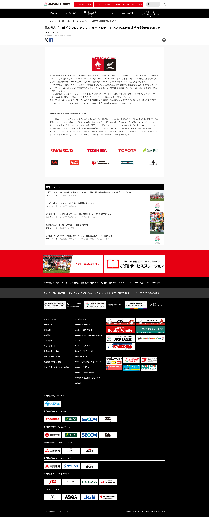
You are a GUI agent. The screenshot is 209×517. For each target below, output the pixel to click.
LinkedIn (78, 383)
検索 (148, 4)
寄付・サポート (50, 346)
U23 (130, 282)
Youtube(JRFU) (81, 356)
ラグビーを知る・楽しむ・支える (80, 292)
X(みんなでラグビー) (83, 351)
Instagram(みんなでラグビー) (86, 377)
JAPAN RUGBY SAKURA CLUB (106, 4)
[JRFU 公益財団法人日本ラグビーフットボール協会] (57, 4)
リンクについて (63, 511)
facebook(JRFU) (81, 324)
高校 (141, 282)
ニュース (53, 21)
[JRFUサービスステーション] (134, 264)
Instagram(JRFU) (82, 367)
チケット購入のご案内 (83, 4)
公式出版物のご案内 (51, 351)
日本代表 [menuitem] (53, 13)
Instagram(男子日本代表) (84, 372)
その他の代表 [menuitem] (71, 13)
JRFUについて (49, 324)
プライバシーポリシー (79, 511)
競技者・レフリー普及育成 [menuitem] (91, 13)
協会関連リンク (50, 335)
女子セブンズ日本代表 (89, 282)
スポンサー (48, 340)
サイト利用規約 (49, 511)
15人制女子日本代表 (108, 282)
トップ (45, 21)
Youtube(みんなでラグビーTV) (87, 361)
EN (165, 5)
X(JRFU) (78, 340)
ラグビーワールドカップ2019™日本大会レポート (114, 292)
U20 (136, 282)
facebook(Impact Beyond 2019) (88, 335)
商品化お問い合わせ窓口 (53, 361)
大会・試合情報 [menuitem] (127, 13)
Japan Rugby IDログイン (131, 4)
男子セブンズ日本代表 (70, 282)
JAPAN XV (122, 282)
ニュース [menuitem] (109, 13)
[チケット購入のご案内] (73, 264)
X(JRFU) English (81, 346)
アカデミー (155, 282)
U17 (147, 282)
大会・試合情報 (59, 292)
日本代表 (48, 35)
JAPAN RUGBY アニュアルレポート (149, 292)
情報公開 (47, 330)
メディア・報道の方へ (52, 356)
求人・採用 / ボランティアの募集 (56, 367)
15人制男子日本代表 (62, 35)
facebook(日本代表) (82, 330)
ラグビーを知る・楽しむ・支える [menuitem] (150, 13)
